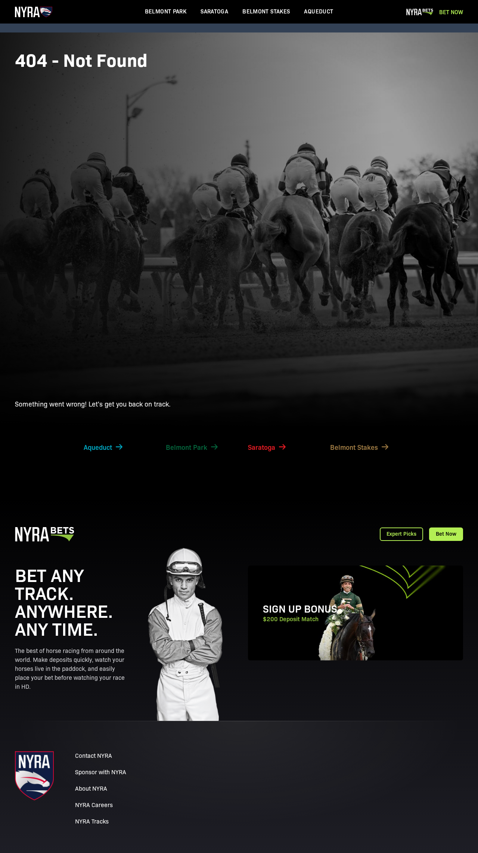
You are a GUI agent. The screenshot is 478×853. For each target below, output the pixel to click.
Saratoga (214, 11)
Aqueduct (318, 11)
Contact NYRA (93, 755)
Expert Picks (401, 533)
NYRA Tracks (92, 821)
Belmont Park (166, 11)
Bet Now (451, 12)
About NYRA (91, 788)
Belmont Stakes (266, 11)
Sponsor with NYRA (100, 772)
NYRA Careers (94, 805)
